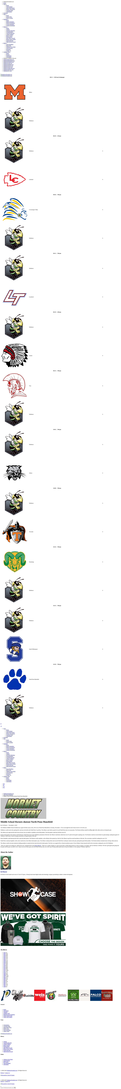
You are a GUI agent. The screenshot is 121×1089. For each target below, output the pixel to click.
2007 (4, 976)
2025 (4, 954)
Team (5, 4)
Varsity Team (6, 1031)
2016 (4, 965)
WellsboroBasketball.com (9, 60)
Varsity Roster (9, 6)
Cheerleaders (9, 11)
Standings (6, 19)
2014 (4, 967)
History (5, 26)
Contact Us (7, 1072)
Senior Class (6, 1028)
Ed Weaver (4, 871)
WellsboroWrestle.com (8, 69)
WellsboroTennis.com (8, 65)
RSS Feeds (8, 45)
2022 (4, 957)
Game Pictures (9, 48)
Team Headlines (9, 44)
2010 (4, 972)
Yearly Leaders (9, 18)
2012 (4, 970)
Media (5, 43)
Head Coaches (9, 35)
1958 (4, 986)
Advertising (8, 57)
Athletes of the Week (10, 47)
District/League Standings (9, 1014)
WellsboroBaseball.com (8, 59)
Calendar (5, 1012)
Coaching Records (10, 33)
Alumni (8, 29)
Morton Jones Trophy (11, 39)
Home (4, 3)
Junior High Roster (10, 8)
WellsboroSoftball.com (8, 64)
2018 (4, 962)
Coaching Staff (9, 10)
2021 (4, 959)
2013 (4, 969)
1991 (4, 985)
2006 (4, 977)
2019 (4, 961)
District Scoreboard (10, 23)
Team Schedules (7, 1030)
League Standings (10, 24)
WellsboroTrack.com (8, 67)
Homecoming (9, 37)
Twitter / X (8, 50)
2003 (4, 981)
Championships (9, 31)
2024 (4, 955)
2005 (4, 979)
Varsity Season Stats (7, 1015)
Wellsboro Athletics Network (9, 58)
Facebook (8, 49)
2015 (4, 966)
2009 (4, 974)
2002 (4, 982)
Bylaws (8, 54)
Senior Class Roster (10, 9)
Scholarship (8, 55)
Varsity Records (9, 40)
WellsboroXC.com (7, 70)
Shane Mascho (38, 845)
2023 (4, 956)
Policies (2, 1072)
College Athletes (9, 34)
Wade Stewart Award (11, 42)
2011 (4, 971)
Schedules (5, 13)
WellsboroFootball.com (8, 1)
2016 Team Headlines (8, 795)
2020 (4, 960)
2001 (4, 984)
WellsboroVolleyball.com (8, 68)
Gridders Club (7, 52)
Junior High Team (7, 1027)
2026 (4, 952)
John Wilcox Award (10, 38)
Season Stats (9, 16)
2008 (4, 975)
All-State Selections (10, 30)
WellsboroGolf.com (7, 63)
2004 (4, 980)
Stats (4, 14)
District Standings (10, 21)
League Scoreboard (10, 25)
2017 (4, 964)
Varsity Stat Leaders (7, 1017)
